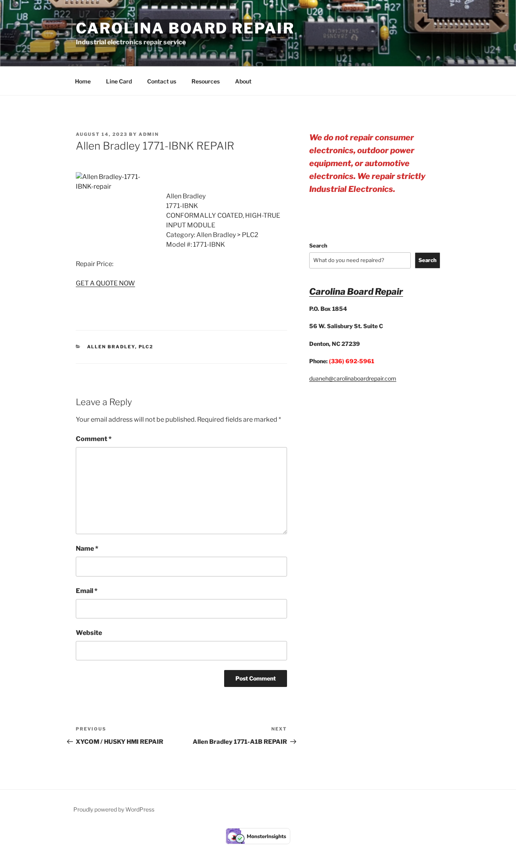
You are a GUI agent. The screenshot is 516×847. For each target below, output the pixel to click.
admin (149, 134)
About (243, 81)
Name (87, 548)
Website (89, 633)
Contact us (161, 81)
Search (318, 245)
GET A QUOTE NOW (105, 283)
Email (87, 591)
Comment (94, 439)
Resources (205, 81)
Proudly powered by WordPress (113, 809)
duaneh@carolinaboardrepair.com (352, 378)
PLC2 (146, 347)
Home (83, 81)
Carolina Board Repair (185, 28)
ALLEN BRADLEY (111, 347)
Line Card (119, 81)
